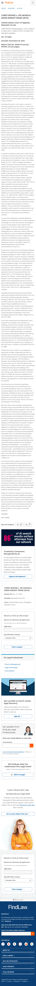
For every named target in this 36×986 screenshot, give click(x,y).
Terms (3, 981)
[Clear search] (30, 638)
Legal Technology (11, 668)
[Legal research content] (33, 966)
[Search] (33, 3)
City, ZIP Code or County (12, 634)
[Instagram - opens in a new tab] (20, 944)
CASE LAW (3, 8)
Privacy (9, 981)
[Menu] (2, 2)
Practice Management (13, 664)
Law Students (9, 671)
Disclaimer (17, 981)
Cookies (24, 981)
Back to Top (19, 899)
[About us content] (33, 950)
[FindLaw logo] (9, 2)
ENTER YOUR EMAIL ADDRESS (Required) (13, 930)
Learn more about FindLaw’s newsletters (13, 752)
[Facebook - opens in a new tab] (3, 944)
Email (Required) (7, 742)
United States (11, 8)
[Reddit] (26, 944)
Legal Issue (7, 626)
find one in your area (27, 805)
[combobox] (18, 630)
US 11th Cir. (19, 8)
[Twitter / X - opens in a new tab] (14, 944)
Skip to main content (18, 2)
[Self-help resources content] (33, 961)
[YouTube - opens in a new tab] (8, 944)
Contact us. (8, 921)
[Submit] (31, 745)
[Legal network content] (33, 972)
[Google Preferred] (31, 944)
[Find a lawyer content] (33, 955)
